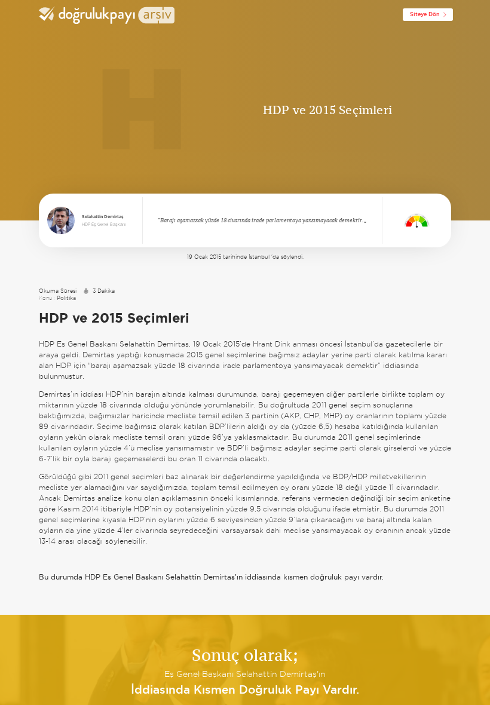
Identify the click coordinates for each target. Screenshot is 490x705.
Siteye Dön (425, 14)
